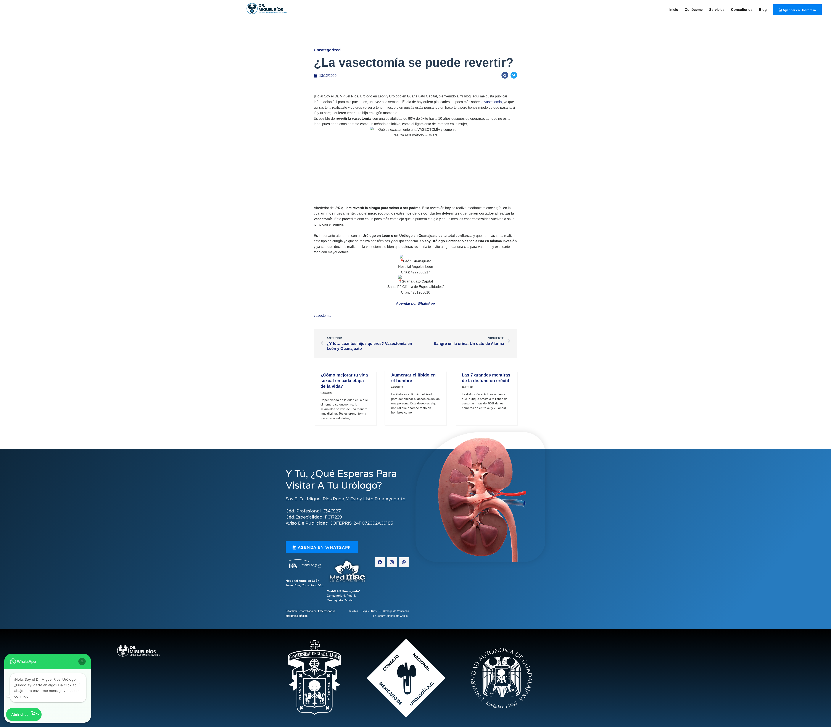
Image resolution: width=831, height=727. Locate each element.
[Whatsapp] (404, 562)
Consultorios (741, 9)
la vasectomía (491, 102)
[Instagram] (392, 562)
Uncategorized (327, 50)
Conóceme (694, 9)
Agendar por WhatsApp (415, 303)
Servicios (717, 9)
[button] (504, 75)
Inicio (673, 9)
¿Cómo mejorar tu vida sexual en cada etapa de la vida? (344, 381)
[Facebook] (380, 562)
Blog (763, 9)
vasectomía (322, 315)
